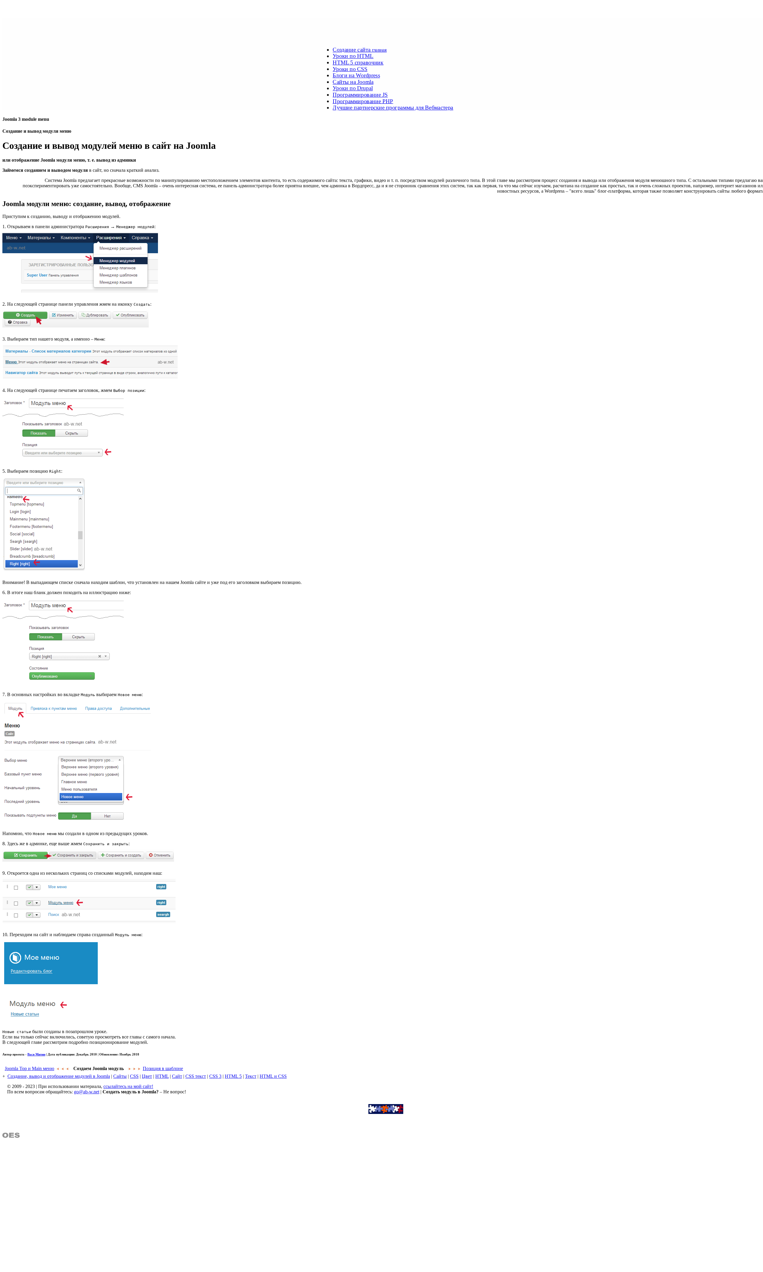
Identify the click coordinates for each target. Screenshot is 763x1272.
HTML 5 (233, 1076)
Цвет (147, 1076)
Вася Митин (36, 1054)
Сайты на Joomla (353, 82)
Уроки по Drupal (353, 88)
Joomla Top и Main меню (29, 1068)
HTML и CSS (273, 1076)
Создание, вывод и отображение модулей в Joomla (58, 1076)
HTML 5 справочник (358, 62)
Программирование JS (360, 95)
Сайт (177, 1076)
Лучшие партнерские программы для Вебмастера (393, 107)
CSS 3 (215, 1076)
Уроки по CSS (350, 69)
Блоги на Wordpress (356, 75)
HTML (162, 1076)
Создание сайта (360, 49)
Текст (250, 1076)
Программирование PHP (363, 101)
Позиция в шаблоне (163, 1068)
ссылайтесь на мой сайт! (128, 1086)
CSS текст (195, 1076)
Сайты (120, 1076)
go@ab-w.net (86, 1091)
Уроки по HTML (353, 56)
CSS (134, 1076)
